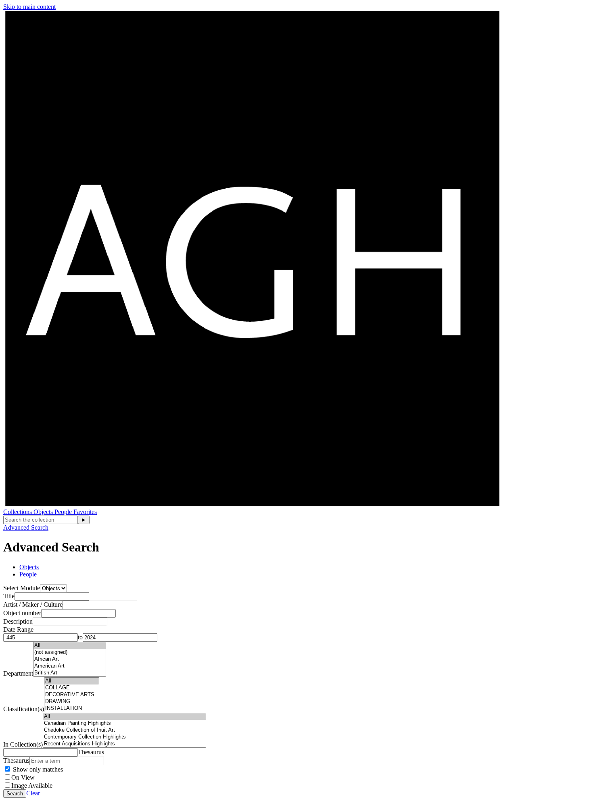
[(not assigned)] (69, 652)
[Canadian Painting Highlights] (124, 723)
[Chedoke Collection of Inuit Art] (124, 730)
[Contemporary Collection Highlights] (124, 737)
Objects (43, 511)
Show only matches (37, 769)
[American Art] (69, 666)
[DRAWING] (71, 701)
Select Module (21, 588)
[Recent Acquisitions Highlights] (124, 744)
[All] (69, 645)
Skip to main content (29, 6)
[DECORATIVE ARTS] (71, 694)
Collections (18, 511)
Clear (33, 793)
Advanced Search (25, 527)
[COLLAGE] (71, 687)
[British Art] (69, 673)
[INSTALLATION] (71, 708)
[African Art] (69, 659)
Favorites (85, 511)
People (63, 511)
